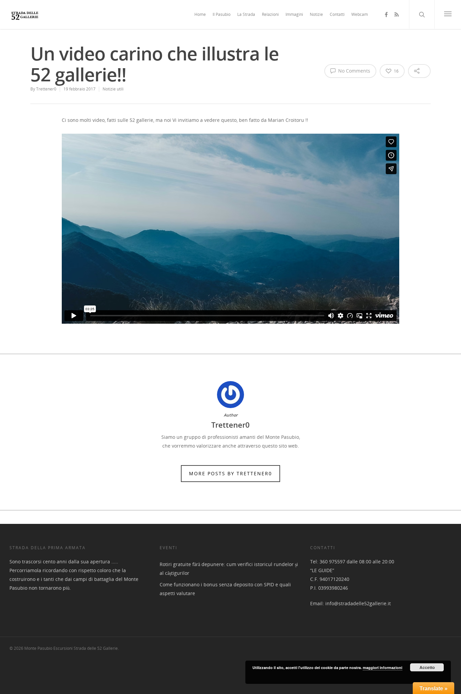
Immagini (294, 14)
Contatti (337, 14)
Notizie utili (113, 89)
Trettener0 (46, 89)
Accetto (427, 667)
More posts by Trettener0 (230, 473)
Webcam (359, 14)
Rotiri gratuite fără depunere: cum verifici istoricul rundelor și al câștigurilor (229, 568)
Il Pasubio (222, 14)
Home (200, 14)
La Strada (246, 14)
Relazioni (270, 14)
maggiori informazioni (382, 667)
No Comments (353, 71)
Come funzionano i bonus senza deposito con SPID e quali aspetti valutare (225, 588)
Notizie (316, 14)
